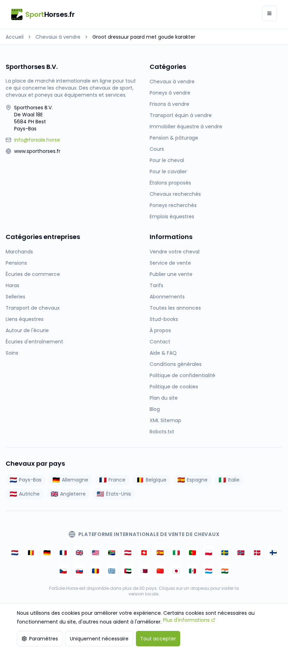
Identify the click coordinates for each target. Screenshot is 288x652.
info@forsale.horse (37, 139)
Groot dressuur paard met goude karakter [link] (143, 36)
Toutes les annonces (175, 307)
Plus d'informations (186, 620)
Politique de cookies (174, 386)
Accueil (15, 36)
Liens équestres (25, 319)
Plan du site (164, 397)
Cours (157, 149)
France (117, 479)
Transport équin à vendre (181, 115)
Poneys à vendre (170, 92)
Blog (155, 409)
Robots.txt (162, 431)
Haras (12, 285)
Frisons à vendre (169, 104)
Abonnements (167, 296)
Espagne (197, 479)
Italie (234, 479)
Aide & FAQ (163, 352)
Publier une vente (171, 274)
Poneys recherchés (173, 205)
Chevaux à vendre (57, 36)
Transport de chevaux (33, 307)
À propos (160, 330)
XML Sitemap (165, 420)
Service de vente (170, 262)
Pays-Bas (30, 479)
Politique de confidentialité (182, 375)
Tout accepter (158, 638)
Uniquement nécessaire (99, 638)
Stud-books (164, 319)
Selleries (15, 296)
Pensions (16, 262)
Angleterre (73, 493)
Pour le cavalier (168, 171)
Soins (12, 352)
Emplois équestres (172, 216)
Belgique (156, 479)
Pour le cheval (167, 160)
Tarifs (156, 285)
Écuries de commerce (33, 274)
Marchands (19, 251)
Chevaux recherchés (175, 194)
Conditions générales (176, 364)
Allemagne (75, 479)
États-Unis (118, 493)
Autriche (29, 493)
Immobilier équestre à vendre (186, 126)
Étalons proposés (170, 182)
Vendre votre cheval (174, 251)
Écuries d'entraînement (34, 341)
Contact (160, 341)
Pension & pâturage (174, 137)
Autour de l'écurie (27, 330)
